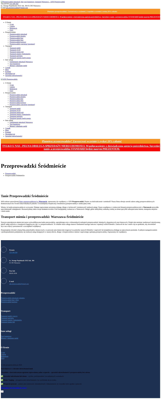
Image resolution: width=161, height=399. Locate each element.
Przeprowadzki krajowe (9, 302)
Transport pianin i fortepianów (11, 320)
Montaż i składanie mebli (9, 338)
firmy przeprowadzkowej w (33, 201)
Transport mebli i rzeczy (9, 316)
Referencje (4, 356)
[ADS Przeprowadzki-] (9, 79)
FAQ (2, 358)
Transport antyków (7, 318)
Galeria (3, 354)
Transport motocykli (8, 322)
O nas (3, 352)
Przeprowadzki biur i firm (10, 300)
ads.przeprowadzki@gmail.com (17, 8)
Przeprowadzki (10, 173)
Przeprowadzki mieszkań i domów (13, 298)
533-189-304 (13, 4)
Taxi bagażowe (6, 336)
